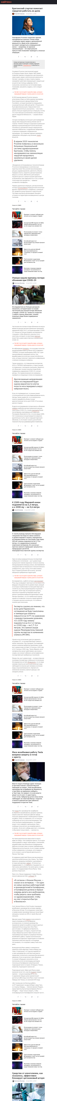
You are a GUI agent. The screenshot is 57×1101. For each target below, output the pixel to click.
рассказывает (38, 581)
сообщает (31, 876)
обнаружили (32, 662)
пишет (39, 135)
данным (37, 336)
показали (26, 348)
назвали (15, 408)
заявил (28, 863)
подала (28, 919)
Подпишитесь (27, 65)
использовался (23, 187)
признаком (35, 410)
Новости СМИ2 (16, 205)
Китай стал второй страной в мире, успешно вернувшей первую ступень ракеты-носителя (28, 93)
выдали (33, 972)
